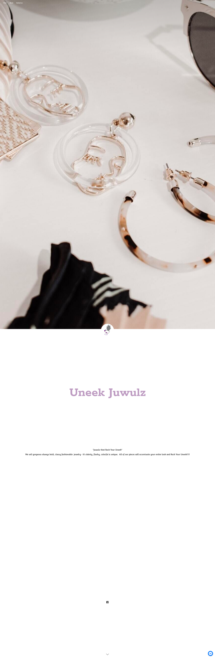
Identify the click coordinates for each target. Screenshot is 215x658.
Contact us (19, 3)
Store (5, 3)
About (11, 3)
